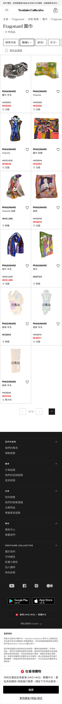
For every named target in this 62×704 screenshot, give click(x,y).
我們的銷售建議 (14, 502)
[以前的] (23, 411)
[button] (55, 10)
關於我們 (10, 551)
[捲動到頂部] (52, 411)
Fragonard (18, 19)
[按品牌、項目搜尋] (6, 10)
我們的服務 (10, 442)
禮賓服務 (10, 453)
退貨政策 (10, 480)
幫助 (7, 523)
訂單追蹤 (10, 470)
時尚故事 (10, 572)
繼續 (31, 690)
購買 (7, 464)
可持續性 (10, 557)
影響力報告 (11, 562)
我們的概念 (11, 448)
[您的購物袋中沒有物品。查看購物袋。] (55, 10)
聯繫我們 (10, 535)
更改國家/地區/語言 (31, 698)
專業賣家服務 (12, 513)
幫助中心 (10, 529)
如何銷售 (10, 497)
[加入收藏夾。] (27, 92)
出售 (7, 491)
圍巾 (45, 19)
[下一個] (39, 411)
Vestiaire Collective (19, 545)
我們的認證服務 (14, 475)
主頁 (5, 19)
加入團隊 (10, 567)
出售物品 (10, 507)
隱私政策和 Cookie (29, 623)
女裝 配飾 (33, 19)
